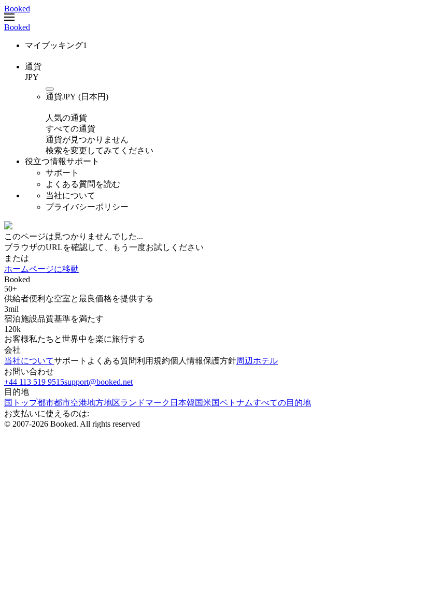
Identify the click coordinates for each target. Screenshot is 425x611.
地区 (112, 402)
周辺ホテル (257, 360)
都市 (62, 402)
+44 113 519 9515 (34, 381)
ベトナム (236, 402)
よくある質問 (112, 360)
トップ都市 (33, 402)
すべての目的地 (282, 402)
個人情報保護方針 (203, 360)
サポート (70, 360)
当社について (29, 360)
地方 (95, 402)
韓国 (195, 402)
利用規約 (153, 360)
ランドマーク (145, 402)
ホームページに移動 (41, 269)
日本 (178, 402)
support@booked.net (98, 381)
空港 (78, 402)
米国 (211, 402)
